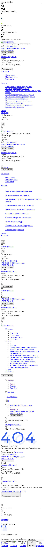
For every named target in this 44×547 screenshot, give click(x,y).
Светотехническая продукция (16, 99)
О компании (10, 75)
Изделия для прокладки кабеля (17, 89)
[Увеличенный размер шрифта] (3, 9)
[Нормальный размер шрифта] (2, 6)
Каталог (4, 83)
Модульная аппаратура (14, 103)
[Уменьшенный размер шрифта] (2, 4)
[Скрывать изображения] (2, 30)
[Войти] (2, 127)
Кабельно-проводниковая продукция (19, 95)
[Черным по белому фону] (1, 14)
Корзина (4, 520)
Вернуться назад (7, 452)
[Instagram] (6, 121)
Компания (5, 71)
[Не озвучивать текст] (2, 38)
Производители (11, 77)
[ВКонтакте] (2, 121)
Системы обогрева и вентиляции (18, 101)
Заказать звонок (7, 52)
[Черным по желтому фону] (1, 21)
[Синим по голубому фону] (1, 19)
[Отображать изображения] (2, 28)
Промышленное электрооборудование (20, 97)
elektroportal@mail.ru (8, 57)
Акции (3, 111)
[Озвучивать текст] (2, 35)
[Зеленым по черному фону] (1, 23)
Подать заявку (7, 69)
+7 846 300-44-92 (10, 46)
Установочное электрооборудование (19, 105)
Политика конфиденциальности (13, 491)
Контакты (4, 113)
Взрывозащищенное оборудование (18, 87)
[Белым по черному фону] (1, 16)
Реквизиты (9, 79)
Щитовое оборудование (14, 107)
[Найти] (3, 251)
